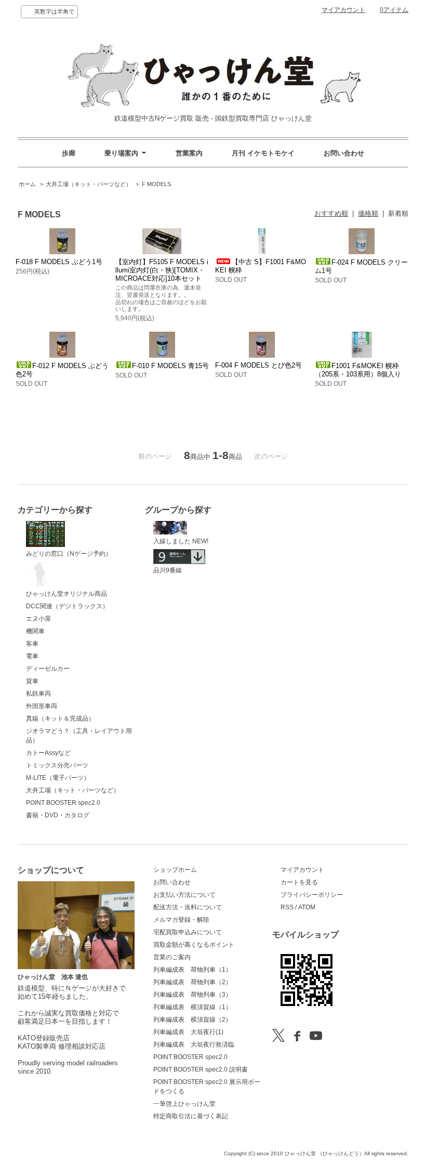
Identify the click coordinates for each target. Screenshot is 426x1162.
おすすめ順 (331, 213)
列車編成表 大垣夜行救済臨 (193, 1044)
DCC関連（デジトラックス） (67, 606)
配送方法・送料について (187, 907)
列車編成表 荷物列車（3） (192, 994)
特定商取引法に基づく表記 (190, 1116)
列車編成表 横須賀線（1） (192, 1007)
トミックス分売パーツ (57, 765)
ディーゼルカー (48, 668)
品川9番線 (167, 570)
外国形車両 (41, 706)
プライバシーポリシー (312, 894)
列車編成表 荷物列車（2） (192, 982)
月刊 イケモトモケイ (263, 153)
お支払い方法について (184, 894)
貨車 (32, 681)
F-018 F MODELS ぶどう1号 (59, 262)
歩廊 (68, 153)
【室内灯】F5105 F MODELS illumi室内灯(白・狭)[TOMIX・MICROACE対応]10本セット (161, 270)
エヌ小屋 (38, 618)
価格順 (368, 213)
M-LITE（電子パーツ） (58, 777)
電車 (32, 656)
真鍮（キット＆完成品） (60, 718)
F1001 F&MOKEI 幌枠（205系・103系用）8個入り (358, 370)
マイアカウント (343, 10)
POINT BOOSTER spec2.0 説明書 (200, 1069)
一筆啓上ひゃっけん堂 (184, 1103)
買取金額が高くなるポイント (193, 944)
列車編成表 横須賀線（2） (192, 1019)
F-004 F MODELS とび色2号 (258, 365)
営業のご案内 (172, 957)
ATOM (306, 907)
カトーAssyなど (48, 752)
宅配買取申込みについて (187, 932)
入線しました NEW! (180, 541)
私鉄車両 (38, 693)
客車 (32, 643)
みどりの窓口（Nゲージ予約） (69, 553)
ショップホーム (175, 869)
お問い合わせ (344, 153)
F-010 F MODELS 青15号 (170, 366)
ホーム (27, 184)
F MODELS (156, 184)
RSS (287, 907)
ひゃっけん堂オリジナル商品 (66, 593)
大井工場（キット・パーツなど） (88, 184)
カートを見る (299, 882)
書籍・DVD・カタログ (57, 815)
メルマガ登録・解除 (181, 919)
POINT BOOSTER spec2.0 (63, 802)
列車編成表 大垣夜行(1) (188, 1032)
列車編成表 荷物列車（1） (192, 969)
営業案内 (189, 153)
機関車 (35, 631)
